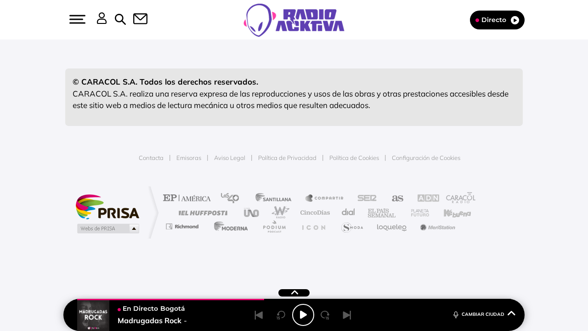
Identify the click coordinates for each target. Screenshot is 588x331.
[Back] (259, 315)
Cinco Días (313, 212)
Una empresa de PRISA (107, 206)
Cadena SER (364, 199)
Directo (493, 20)
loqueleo (392, 226)
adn (424, 199)
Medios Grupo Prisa (107, 228)
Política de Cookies (354, 157)
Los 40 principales (233, 199)
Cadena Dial (348, 212)
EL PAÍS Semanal (382, 212)
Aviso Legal (229, 157)
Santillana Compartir (325, 199)
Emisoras (188, 157)
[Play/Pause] (303, 315)
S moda (351, 226)
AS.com (393, 199)
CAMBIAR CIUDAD (483, 314)
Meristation (436, 226)
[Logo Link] (294, 19)
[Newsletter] (135, 20)
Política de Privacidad (287, 157)
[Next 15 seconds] (325, 315)
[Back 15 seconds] (281, 315)
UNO (252, 212)
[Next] (347, 315)
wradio (278, 212)
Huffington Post (201, 212)
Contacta (151, 157)
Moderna (228, 226)
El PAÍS (189, 199)
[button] (76, 19)
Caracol (457, 199)
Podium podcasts (273, 226)
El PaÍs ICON (313, 226)
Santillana (276, 199)
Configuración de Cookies (426, 157)
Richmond (183, 226)
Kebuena (449, 212)
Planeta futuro (416, 212)
